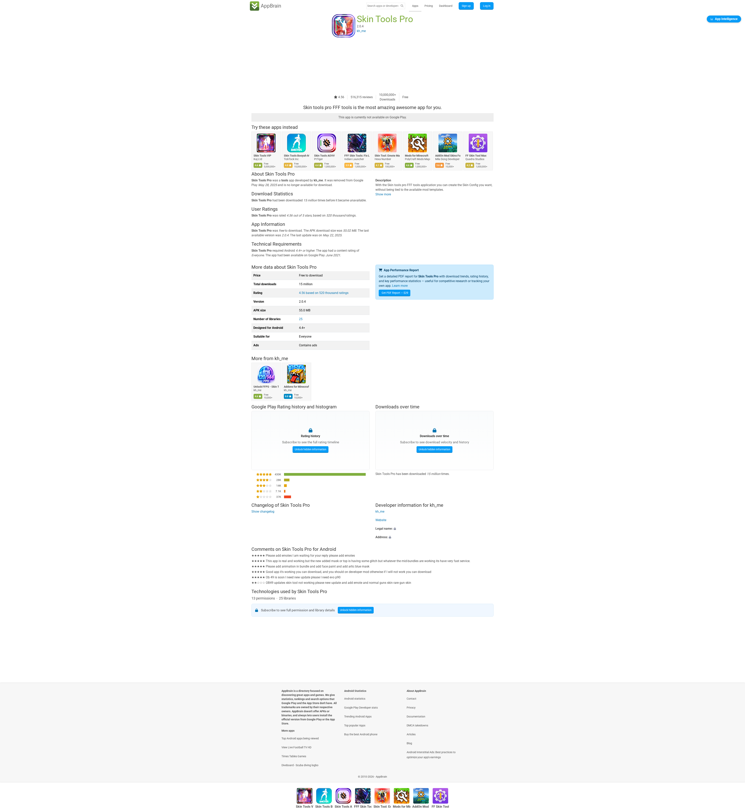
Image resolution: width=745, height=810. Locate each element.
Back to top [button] (735, 774)
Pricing (428, 5)
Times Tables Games (294, 756)
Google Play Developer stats (361, 707)
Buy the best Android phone (360, 734)
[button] (434, 529)
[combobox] (382, 6)
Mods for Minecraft (416, 155)
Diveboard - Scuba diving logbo (300, 765)
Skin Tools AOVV (324, 155)
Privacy (411, 707)
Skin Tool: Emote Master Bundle (387, 155)
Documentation (416, 716)
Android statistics (354, 698)
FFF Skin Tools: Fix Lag (357, 155)
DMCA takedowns (417, 725)
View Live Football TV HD (296, 747)
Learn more (400, 286)
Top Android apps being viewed (300, 738)
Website (380, 520)
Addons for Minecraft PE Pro (296, 386)
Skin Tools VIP (262, 155)
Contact (411, 698)
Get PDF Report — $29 (395, 292)
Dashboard (445, 5)
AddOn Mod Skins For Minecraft (447, 155)
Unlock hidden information (310, 449)
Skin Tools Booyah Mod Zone (296, 155)
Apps (415, 5)
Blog (409, 743)
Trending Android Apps (358, 716)
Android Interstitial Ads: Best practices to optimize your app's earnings (431, 755)
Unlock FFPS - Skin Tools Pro (266, 386)
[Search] (402, 6)
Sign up (466, 5)
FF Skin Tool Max (475, 155)
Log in (486, 5)
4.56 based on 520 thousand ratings (323, 293)
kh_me (281, 358)
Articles (411, 734)
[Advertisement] (367, 65)
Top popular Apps (354, 725)
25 (300, 319)
